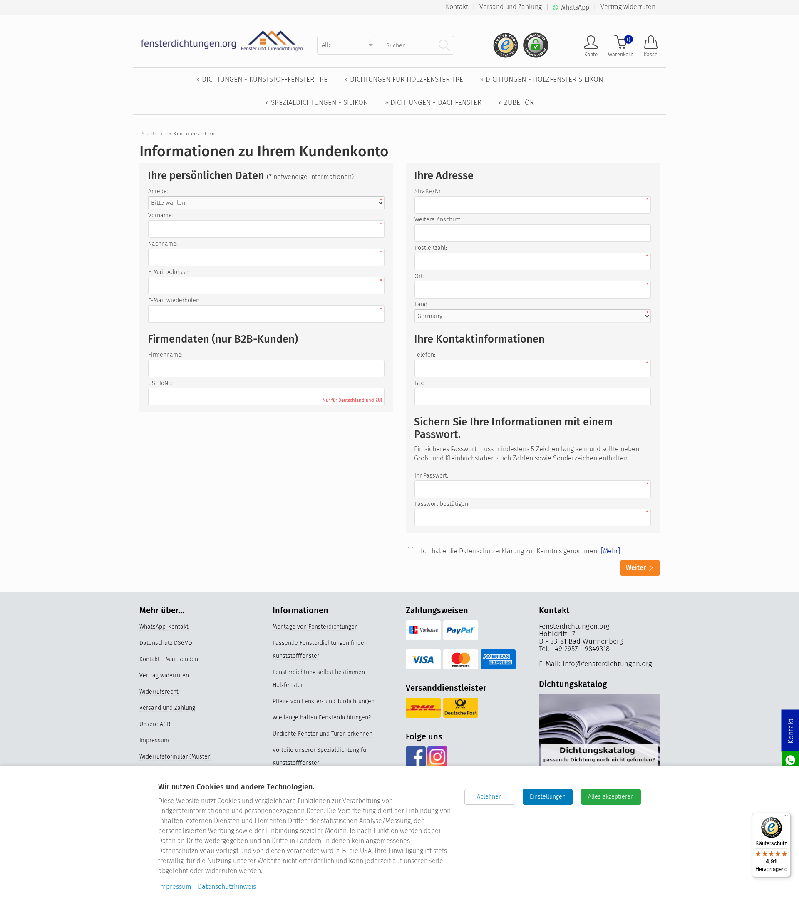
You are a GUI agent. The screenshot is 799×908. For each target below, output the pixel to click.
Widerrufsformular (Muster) (175, 756)
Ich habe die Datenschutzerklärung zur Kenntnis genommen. (509, 551)
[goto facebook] (415, 756)
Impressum (154, 740)
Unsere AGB (154, 724)
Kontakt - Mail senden (168, 659)
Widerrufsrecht (159, 691)
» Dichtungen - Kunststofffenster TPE (262, 79)
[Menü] (786, 818)
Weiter (637, 568)
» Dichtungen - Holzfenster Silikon (541, 79)
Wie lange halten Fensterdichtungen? (322, 717)
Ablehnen (489, 796)
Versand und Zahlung (510, 7)
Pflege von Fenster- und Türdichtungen (324, 701)
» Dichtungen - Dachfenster (433, 102)
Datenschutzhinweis (227, 887)
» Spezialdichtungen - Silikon (316, 102)
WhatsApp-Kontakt (164, 626)
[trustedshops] (503, 42)
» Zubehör (516, 102)
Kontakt (457, 7)
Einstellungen (548, 796)
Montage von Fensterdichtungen (315, 626)
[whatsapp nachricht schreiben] (790, 760)
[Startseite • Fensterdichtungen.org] (222, 41)
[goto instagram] (437, 756)
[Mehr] (610, 551)
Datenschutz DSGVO (165, 643)
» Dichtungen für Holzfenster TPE (403, 79)
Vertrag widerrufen (627, 7)
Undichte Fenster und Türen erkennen (322, 733)
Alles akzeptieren (611, 796)
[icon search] (444, 45)
